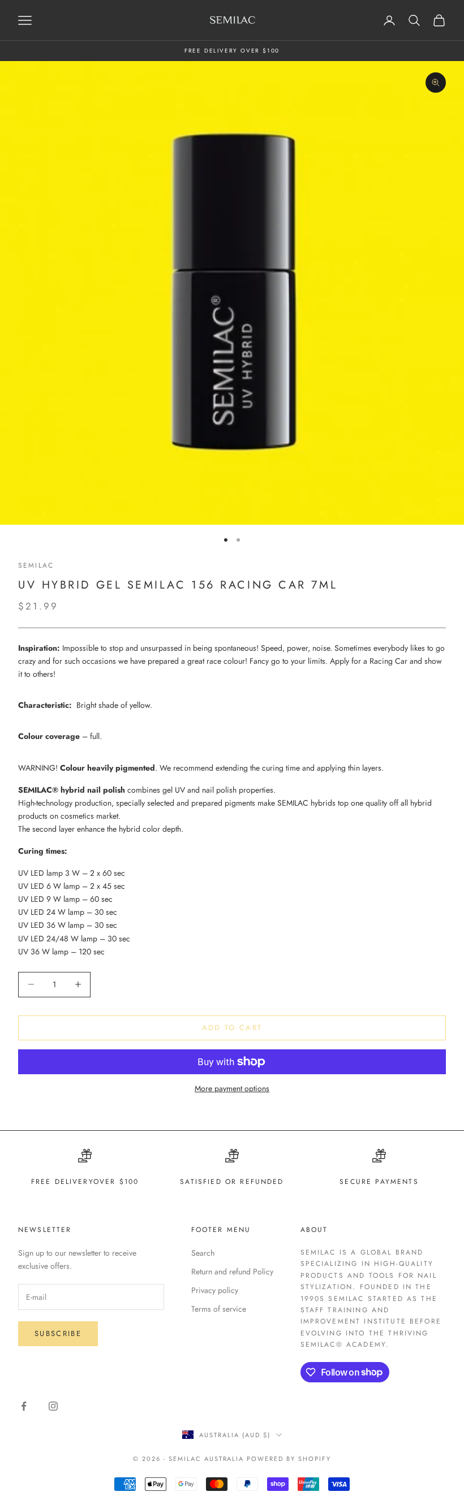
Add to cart (232, 1027)
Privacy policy (214, 1290)
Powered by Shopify (289, 1458)
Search (202, 1253)
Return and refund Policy (232, 1271)
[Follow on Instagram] (53, 1406)
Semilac (36, 565)
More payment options (232, 1088)
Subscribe (58, 1333)
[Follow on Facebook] (23, 1406)
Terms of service (218, 1309)
